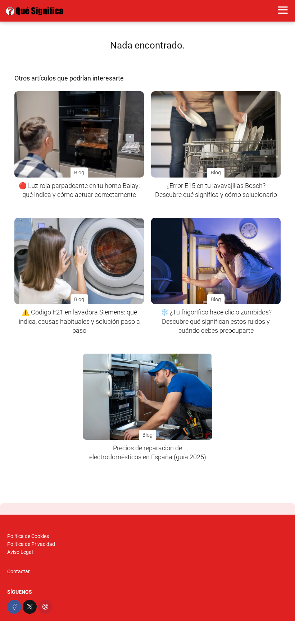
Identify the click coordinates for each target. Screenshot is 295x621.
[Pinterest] (45, 607)
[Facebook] (14, 607)
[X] (30, 607)
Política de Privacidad (31, 544)
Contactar (18, 571)
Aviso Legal (20, 552)
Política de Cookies (28, 536)
